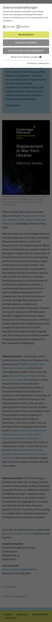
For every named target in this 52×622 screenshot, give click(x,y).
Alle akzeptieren (26, 34)
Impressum (32, 63)
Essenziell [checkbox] (10, 26)
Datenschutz (43, 63)
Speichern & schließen (26, 42)
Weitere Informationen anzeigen (25, 57)
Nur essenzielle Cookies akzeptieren (26, 50)
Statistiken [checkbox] (24, 26)
